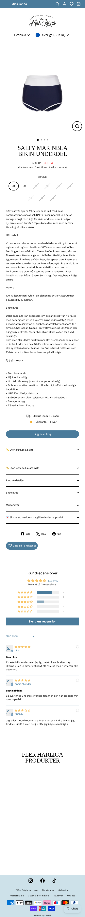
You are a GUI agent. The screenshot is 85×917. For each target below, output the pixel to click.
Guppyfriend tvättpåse (57, 348)
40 (47, 186)
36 (25, 186)
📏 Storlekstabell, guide (19, 449)
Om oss (71, 895)
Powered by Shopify (42, 916)
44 (69, 186)
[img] (22, 646)
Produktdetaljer (15, 480)
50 (53, 198)
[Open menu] (6, 4)
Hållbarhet (58, 895)
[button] (25, 592)
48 (42, 198)
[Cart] (79, 4)
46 (30, 198)
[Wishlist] (71, 4)
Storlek (42, 176)
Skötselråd (12, 492)
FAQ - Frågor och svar (26, 890)
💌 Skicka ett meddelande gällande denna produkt (35, 517)
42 (58, 186)
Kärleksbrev (64, 890)
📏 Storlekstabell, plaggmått (22, 467)
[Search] (57, 4)
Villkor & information (38, 895)
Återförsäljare (17, 895)
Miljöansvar (12, 504)
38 (36, 186)
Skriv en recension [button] (42, 621)
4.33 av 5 (52, 580)
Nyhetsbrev (48, 890)
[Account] (64, 4)
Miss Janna (19, 4)
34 (13, 186)
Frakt (37, 167)
